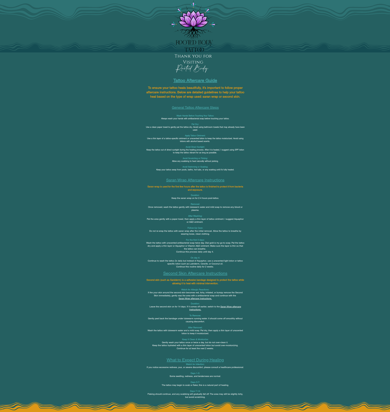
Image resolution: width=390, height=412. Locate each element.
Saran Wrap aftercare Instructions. (195, 298)
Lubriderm (194, 263)
